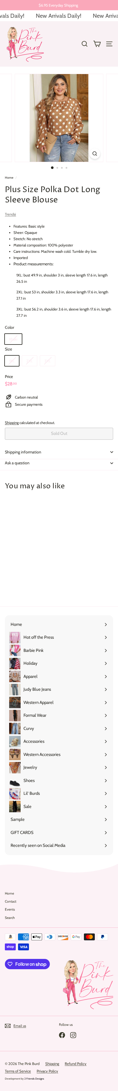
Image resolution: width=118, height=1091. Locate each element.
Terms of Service (18, 1071)
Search (10, 917)
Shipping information (23, 452)
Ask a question (17, 462)
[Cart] (97, 43)
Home (9, 178)
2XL (29, 361)
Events (10, 909)
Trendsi (10, 214)
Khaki (13, 339)
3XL (47, 361)
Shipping (12, 422)
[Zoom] (95, 153)
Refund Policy (75, 1063)
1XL (12, 361)
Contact (10, 901)
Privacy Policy (47, 1071)
